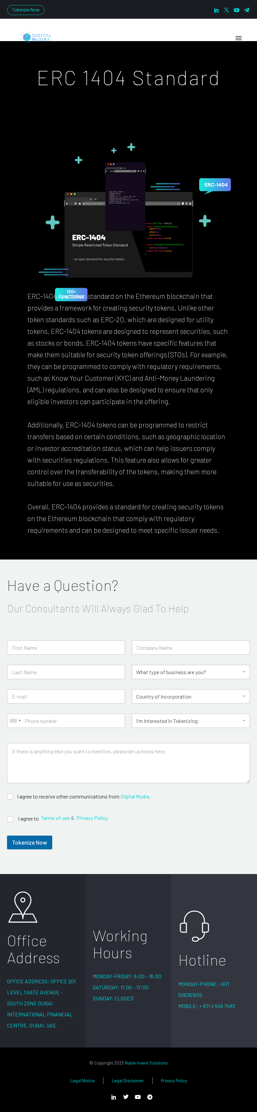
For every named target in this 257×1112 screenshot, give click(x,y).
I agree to (29, 818)
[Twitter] (227, 10)
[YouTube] (237, 10)
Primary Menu (239, 38)
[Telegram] (247, 10)
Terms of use (55, 818)
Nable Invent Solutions (146, 1063)
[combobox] (15, 721)
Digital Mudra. (135, 796)
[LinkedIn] (216, 10)
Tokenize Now (25, 9)
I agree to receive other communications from (84, 796)
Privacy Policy (92, 818)
